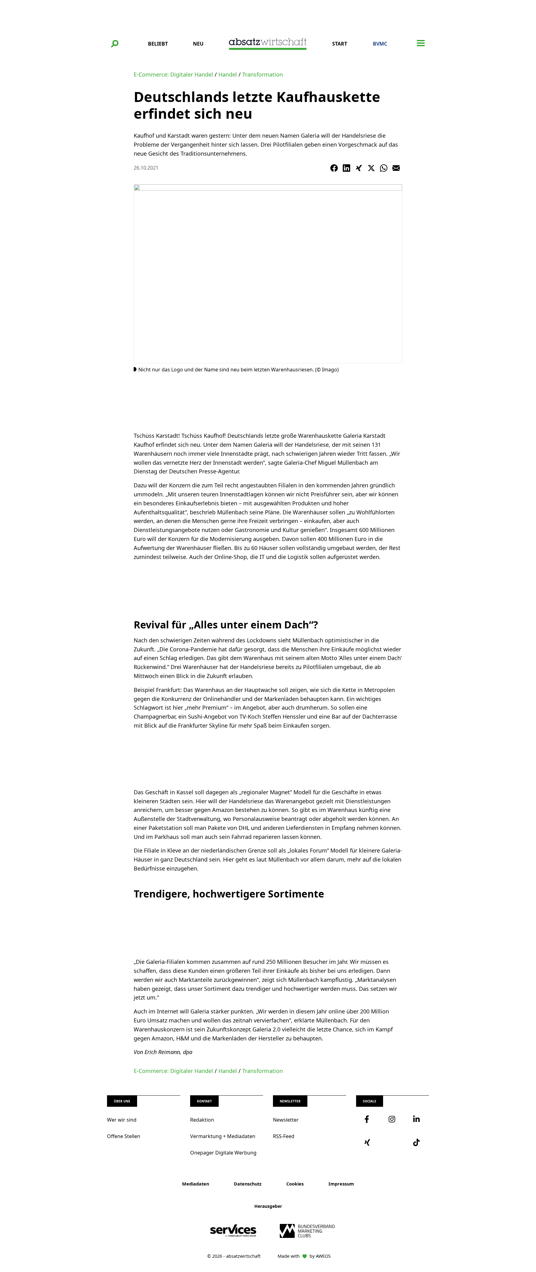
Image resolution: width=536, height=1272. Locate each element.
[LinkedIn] (346, 168)
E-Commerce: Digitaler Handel (173, 74)
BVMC (380, 43)
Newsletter (286, 1119)
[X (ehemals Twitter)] (371, 168)
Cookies (295, 1184)
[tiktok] (417, 1142)
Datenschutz (247, 1184)
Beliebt (158, 43)
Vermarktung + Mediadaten (222, 1136)
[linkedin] (417, 1119)
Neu (198, 43)
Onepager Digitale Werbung (223, 1152)
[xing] (368, 1142)
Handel (227, 74)
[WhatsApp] (383, 168)
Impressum (341, 1184)
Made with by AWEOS (304, 1256)
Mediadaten (195, 1184)
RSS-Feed (283, 1136)
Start (339, 43)
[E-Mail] (396, 168)
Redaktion (202, 1119)
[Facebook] (334, 168)
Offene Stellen (123, 1136)
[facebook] (368, 1119)
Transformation (262, 74)
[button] (114, 43)
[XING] (359, 168)
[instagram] (392, 1119)
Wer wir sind (121, 1119)
